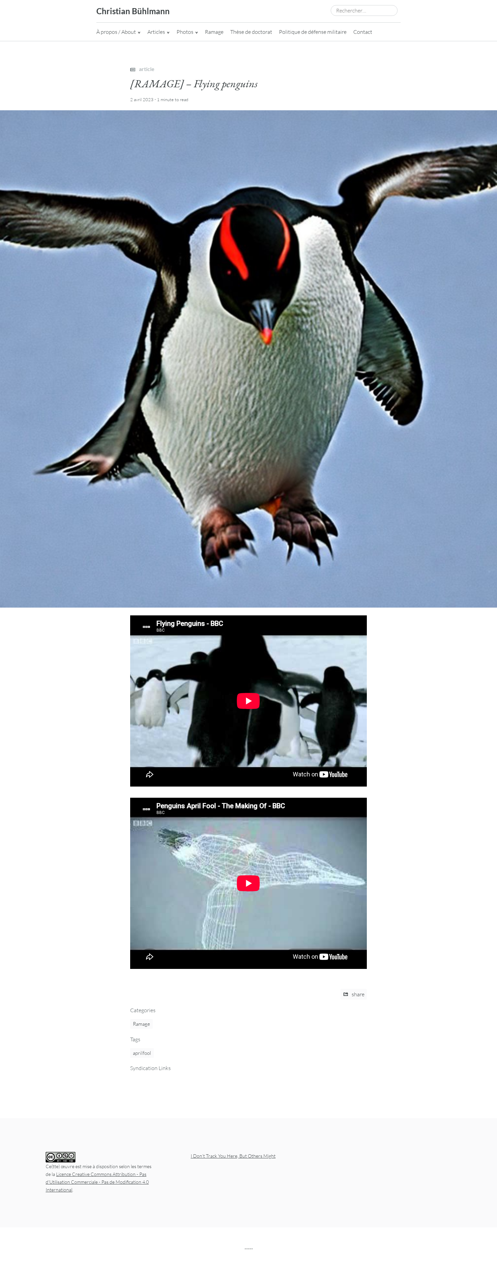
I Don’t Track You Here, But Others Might (233, 1156)
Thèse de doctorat (251, 31)
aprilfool (142, 1053)
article (146, 69)
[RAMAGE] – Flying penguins (194, 83)
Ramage (214, 31)
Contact (362, 31)
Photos (184, 31)
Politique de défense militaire (313, 31)
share (357, 994)
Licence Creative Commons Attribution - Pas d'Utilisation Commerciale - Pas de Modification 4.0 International (97, 1182)
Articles (156, 31)
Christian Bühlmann (133, 11)
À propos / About (116, 31)
